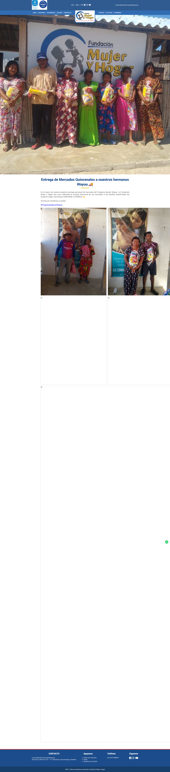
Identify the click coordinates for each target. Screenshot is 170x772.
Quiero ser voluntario (90, 758)
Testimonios (51, 12)
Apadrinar (117, 12)
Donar (85, 759)
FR (82, 5)
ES (72, 5)
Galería (59, 12)
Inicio (35, 12)
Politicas (109, 12)
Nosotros (41, 12)
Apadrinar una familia (90, 761)
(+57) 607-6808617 (113, 758)
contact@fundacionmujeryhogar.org (126, 5)
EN (77, 5)
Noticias (101, 12)
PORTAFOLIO (67, 12)
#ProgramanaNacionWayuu (52, 205)
